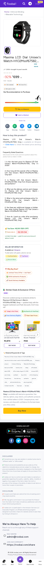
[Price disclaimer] (21, 77)
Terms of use (23, 555)
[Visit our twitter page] (18, 440)
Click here (9, 145)
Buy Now (12, 345)
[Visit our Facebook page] (11, 440)
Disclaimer (32, 555)
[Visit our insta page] (25, 440)
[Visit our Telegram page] (32, 440)
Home (6, 12)
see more (36, 65)
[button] (37, 334)
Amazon (17, 250)
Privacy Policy (12, 555)
